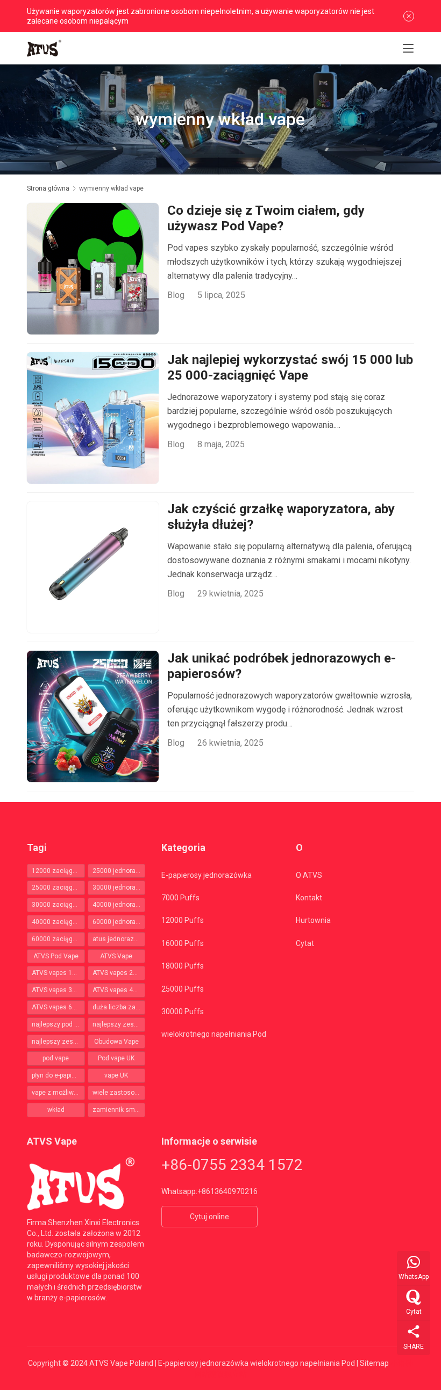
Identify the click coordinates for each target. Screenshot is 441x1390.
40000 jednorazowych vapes (119, 904)
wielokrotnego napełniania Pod (213, 1034)
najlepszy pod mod (58, 1024)
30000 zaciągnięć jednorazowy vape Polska (58, 904)
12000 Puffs (182, 920)
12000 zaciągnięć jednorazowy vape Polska (58, 871)
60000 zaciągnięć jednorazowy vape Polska (58, 939)
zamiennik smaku (119, 1110)
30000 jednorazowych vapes (119, 887)
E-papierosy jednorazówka (206, 875)
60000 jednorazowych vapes (119, 922)
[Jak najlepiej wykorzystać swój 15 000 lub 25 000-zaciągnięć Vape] (93, 418)
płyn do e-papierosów (58, 1075)
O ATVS (309, 875)
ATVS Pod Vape (56, 956)
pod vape (55, 1058)
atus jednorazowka (119, 939)
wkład (56, 1110)
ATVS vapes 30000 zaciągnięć (58, 990)
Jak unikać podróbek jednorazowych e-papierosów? (281, 666)
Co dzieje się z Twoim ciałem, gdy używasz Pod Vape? (266, 218)
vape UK (116, 1075)
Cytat (305, 943)
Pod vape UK (116, 1058)
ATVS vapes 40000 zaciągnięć (119, 990)
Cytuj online (209, 1216)
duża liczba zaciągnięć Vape (119, 1007)
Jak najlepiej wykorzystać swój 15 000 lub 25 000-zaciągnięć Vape (290, 367)
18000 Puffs (182, 966)
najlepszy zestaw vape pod (58, 1041)
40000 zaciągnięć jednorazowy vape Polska (58, 922)
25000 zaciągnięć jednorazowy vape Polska (58, 887)
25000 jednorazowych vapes (119, 871)
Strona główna (48, 188)
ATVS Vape (116, 956)
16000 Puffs (182, 943)
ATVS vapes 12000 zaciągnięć (58, 973)
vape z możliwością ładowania (58, 1092)
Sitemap (374, 1363)
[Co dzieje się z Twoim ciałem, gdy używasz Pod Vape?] (93, 268)
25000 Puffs (182, 989)
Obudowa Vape (116, 1041)
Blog (175, 295)
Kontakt (309, 897)
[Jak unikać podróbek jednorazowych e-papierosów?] (93, 716)
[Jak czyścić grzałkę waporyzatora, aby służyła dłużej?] (93, 567)
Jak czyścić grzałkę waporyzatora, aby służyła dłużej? (281, 517)
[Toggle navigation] (408, 48)
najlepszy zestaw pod (119, 1024)
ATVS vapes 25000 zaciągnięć (119, 973)
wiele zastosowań (119, 1092)
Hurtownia (313, 920)
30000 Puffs (182, 1011)
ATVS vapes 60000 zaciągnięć (58, 1007)
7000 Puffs (180, 897)
